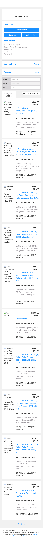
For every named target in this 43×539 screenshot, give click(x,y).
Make (5, 79)
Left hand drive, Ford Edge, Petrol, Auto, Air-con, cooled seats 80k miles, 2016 (27, 358)
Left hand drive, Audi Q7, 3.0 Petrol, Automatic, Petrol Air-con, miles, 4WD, (27, 195)
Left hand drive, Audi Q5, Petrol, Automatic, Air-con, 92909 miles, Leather (27, 234)
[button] (21, 30)
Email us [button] (12, 35)
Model (5, 83)
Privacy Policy (26, 536)
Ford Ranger (21, 318)
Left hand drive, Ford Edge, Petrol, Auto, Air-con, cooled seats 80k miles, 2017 (27, 448)
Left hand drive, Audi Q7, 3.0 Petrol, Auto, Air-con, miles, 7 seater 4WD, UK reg (26, 404)
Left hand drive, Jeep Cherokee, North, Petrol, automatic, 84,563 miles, (26, 152)
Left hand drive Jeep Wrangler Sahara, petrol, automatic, (26, 111)
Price (5, 87)
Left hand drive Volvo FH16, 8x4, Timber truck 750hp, (26, 493)
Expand (36, 64)
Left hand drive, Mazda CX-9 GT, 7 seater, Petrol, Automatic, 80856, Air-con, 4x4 (27, 276)
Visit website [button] (30, 35)
